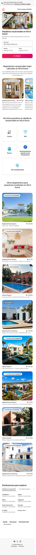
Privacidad (14, 546)
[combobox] (17, 44)
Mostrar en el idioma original (22, 4)
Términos (21, 546)
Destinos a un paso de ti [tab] (9, 489)
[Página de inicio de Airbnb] (3, 9)
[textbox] (9, 50)
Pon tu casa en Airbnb (25, 9)
